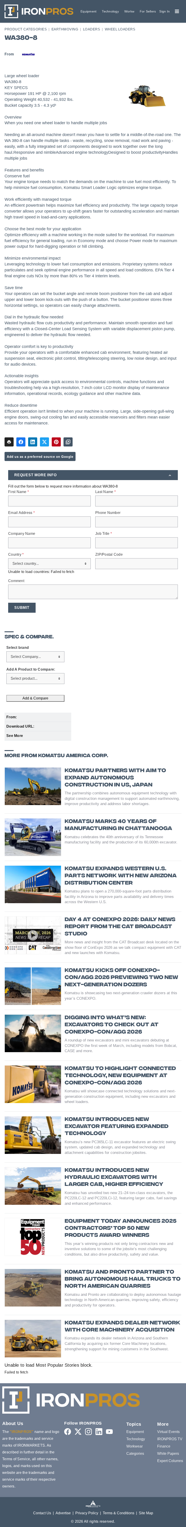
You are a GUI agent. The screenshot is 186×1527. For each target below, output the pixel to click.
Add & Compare (35, 698)
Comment (16, 581)
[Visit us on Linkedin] (98, 1431)
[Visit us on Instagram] (88, 1431)
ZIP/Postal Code (109, 554)
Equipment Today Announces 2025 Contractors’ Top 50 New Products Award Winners (120, 1228)
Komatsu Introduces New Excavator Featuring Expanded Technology (117, 1126)
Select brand (17, 647)
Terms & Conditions (118, 1513)
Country (16, 554)
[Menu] (176, 11)
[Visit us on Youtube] (109, 1431)
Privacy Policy (86, 1513)
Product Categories (26, 29)
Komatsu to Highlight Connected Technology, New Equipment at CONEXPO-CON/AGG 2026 (120, 1075)
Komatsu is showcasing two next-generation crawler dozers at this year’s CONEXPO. (121, 996)
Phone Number (107, 513)
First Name (18, 492)
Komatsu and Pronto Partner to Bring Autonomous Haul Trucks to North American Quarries (123, 1279)
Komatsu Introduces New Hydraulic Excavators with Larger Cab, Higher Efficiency (114, 1177)
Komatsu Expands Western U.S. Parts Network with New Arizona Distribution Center (121, 876)
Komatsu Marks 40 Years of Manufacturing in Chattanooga (118, 825)
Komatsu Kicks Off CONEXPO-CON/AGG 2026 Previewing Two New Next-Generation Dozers (121, 977)
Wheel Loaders (120, 29)
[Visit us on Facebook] (67, 1431)
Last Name (105, 492)
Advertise (63, 1513)
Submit (21, 608)
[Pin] (56, 441)
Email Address (21, 513)
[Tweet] (44, 441)
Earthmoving (64, 29)
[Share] (20, 441)
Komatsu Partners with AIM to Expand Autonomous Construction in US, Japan (115, 777)
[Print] (9, 441)
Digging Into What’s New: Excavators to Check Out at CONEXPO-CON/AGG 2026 (112, 1025)
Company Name (21, 533)
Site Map (146, 1513)
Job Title (103, 533)
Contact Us (42, 1513)
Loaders (91, 29)
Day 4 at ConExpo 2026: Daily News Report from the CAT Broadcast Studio (120, 926)
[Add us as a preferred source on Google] (68, 441)
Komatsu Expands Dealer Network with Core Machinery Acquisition (122, 1327)
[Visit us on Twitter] (78, 1431)
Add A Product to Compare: (30, 669)
